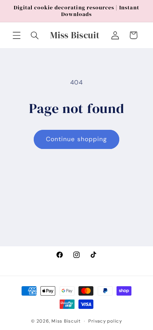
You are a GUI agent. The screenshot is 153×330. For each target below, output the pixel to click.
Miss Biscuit (66, 321)
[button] (16, 35)
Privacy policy (105, 321)
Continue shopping (76, 139)
